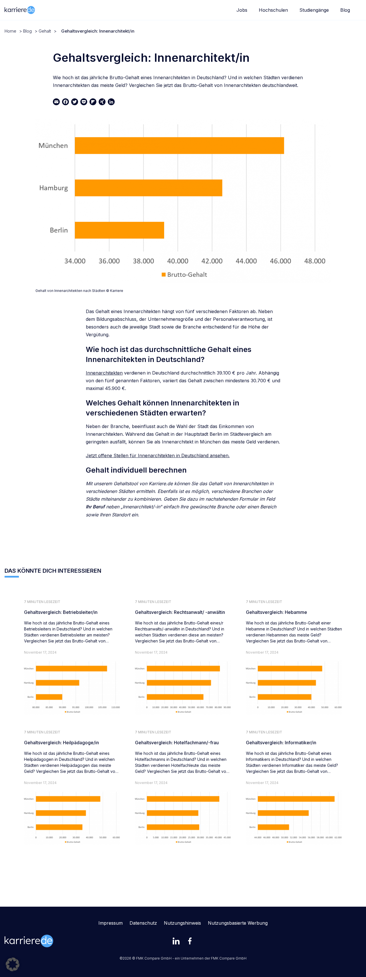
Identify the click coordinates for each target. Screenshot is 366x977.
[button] (12, 964)
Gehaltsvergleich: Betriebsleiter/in (61, 612)
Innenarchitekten (104, 373)
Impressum (110, 923)
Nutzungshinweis (182, 923)
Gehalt (45, 31)
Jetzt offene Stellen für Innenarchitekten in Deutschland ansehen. (158, 455)
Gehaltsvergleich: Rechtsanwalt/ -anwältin (180, 612)
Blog (345, 10)
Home (10, 31)
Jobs (241, 10)
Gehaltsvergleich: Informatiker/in (281, 742)
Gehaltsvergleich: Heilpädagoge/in (61, 742)
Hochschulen (273, 10)
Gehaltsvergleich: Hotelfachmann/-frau (177, 742)
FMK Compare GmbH (228, 958)
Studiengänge (314, 10)
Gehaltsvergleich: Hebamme (276, 612)
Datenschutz (143, 923)
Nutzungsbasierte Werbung (238, 923)
